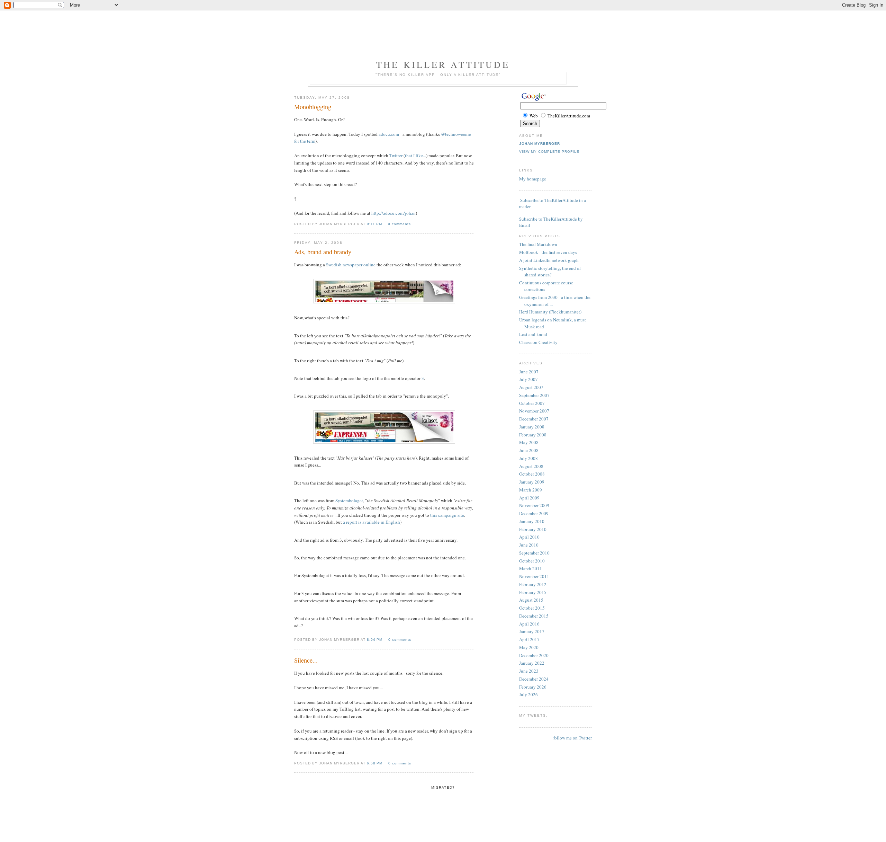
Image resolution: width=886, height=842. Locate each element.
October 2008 (532, 474)
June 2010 (529, 545)
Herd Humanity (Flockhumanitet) (550, 312)
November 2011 (534, 576)
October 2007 (532, 403)
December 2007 (534, 419)
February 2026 (532, 687)
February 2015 (532, 592)
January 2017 (531, 631)
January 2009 (531, 482)
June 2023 (529, 671)
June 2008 (529, 450)
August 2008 (531, 466)
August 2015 (531, 600)
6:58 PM (375, 763)
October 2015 (532, 608)
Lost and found (533, 334)
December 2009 (534, 513)
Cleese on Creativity (538, 342)
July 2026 (528, 694)
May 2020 (529, 647)
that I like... (415, 155)
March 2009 (530, 490)
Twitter (396, 155)
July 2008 (528, 458)
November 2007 (534, 411)
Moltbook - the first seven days (548, 252)
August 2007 (531, 387)
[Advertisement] (443, 15)
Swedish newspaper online (351, 265)
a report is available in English (371, 522)
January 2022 (531, 663)
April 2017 (529, 639)
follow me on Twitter (572, 738)
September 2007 (534, 395)
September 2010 (534, 553)
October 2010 (532, 561)
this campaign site (447, 515)
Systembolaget (349, 500)
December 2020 (534, 655)
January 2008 (531, 427)
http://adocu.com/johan (393, 213)
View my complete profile (549, 151)
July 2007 (528, 379)
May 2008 (529, 442)
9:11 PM (375, 224)
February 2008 (532, 435)
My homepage (532, 179)
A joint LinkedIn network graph (549, 260)
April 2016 (529, 624)
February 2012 (532, 584)
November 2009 (534, 505)
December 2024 (534, 679)
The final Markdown (538, 244)
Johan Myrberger (539, 143)
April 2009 (529, 498)
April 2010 (529, 537)
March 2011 (530, 568)
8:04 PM (375, 639)
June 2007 (529, 372)
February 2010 (532, 529)
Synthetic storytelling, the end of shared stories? (550, 271)
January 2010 (531, 521)
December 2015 (534, 616)
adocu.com (389, 134)
